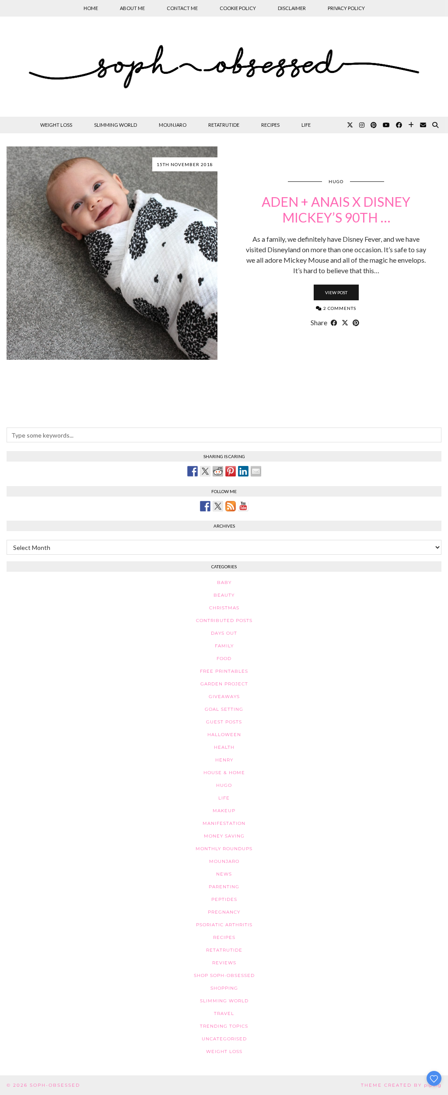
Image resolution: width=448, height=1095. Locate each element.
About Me (132, 8)
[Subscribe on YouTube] (243, 506)
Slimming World (115, 125)
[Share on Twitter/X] (345, 322)
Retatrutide (223, 125)
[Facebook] (399, 125)
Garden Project (224, 684)
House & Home (224, 772)
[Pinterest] (374, 125)
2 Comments (339, 308)
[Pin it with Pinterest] (230, 471)
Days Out (224, 633)
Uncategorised (224, 1039)
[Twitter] (350, 125)
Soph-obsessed (55, 1085)
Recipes (270, 125)
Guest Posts (224, 722)
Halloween (224, 734)
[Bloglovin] (411, 125)
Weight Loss (56, 125)
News (224, 874)
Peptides (224, 899)
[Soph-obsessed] (224, 67)
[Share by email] (256, 471)
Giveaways (224, 696)
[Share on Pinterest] (355, 322)
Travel (224, 1013)
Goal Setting (224, 709)
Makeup (224, 810)
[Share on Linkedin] (243, 471)
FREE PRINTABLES (224, 671)
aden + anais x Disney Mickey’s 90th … (336, 209)
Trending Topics (224, 1026)
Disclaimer (292, 8)
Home (91, 8)
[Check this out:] (192, 471)
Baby (224, 582)
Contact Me (182, 8)
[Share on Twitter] (205, 471)
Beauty (224, 595)
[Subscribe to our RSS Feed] (230, 506)
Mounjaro (172, 125)
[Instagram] (361, 125)
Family (224, 646)
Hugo (336, 181)
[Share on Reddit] (218, 471)
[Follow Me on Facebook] (205, 506)
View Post (336, 292)
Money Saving (224, 836)
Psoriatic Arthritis (224, 925)
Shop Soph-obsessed (224, 975)
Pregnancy (224, 912)
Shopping (224, 988)
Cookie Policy (238, 8)
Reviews (224, 963)
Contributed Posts (224, 620)
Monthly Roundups (224, 849)
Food (224, 658)
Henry (224, 760)
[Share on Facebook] (334, 322)
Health (224, 747)
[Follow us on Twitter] (218, 506)
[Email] (423, 125)
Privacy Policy (346, 8)
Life (306, 125)
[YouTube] (386, 125)
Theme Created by (401, 1085)
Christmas (224, 608)
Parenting (224, 887)
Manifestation (224, 823)
